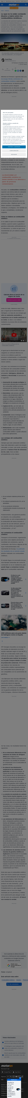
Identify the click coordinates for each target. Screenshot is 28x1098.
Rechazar (14, 154)
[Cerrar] (20, 1078)
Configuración (14, 150)
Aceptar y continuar (14, 146)
